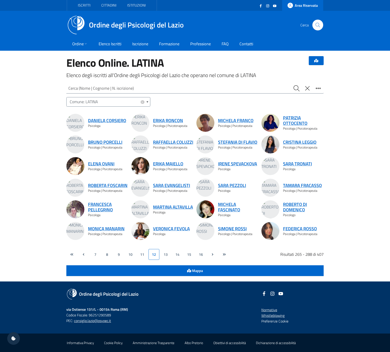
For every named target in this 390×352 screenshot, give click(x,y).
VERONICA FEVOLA (171, 228)
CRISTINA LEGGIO (299, 142)
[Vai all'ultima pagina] (224, 254)
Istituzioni (136, 5)
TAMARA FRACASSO (302, 185)
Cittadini (108, 5)
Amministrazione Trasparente (153, 342)
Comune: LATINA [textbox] (107, 102)
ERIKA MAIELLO (168, 164)
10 (130, 254)
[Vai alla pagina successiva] (212, 254)
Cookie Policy (113, 342)
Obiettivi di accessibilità (229, 342)
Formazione (169, 44)
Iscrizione (140, 44)
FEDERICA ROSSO (300, 228)
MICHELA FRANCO (235, 120)
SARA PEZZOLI (232, 185)
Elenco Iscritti (110, 44)
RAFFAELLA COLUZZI (173, 142)
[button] (13, 338)
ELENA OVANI (101, 164)
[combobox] (108, 102)
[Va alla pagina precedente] (83, 254)
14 (177, 254)
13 (166, 254)
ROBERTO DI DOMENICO (295, 207)
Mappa (197, 270)
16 (201, 254)
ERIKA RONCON (168, 120)
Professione (200, 44)
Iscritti (84, 5)
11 (142, 254)
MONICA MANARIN (106, 228)
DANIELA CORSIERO (107, 120)
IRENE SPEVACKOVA (237, 164)
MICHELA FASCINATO (229, 207)
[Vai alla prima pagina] (71, 254)
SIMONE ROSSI (232, 228)
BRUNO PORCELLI (105, 142)
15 (189, 254)
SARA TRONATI (297, 164)
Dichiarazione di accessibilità (276, 342)
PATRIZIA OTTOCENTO (295, 120)
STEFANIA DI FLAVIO (237, 142)
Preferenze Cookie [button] (274, 321)
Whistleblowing (273, 315)
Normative (269, 310)
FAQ (225, 44)
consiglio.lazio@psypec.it (92, 320)
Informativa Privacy (80, 342)
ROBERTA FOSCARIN (108, 185)
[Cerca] (317, 25)
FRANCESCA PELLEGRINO (100, 207)
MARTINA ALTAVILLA (173, 207)
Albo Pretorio (194, 342)
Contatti (246, 44)
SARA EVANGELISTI (171, 185)
